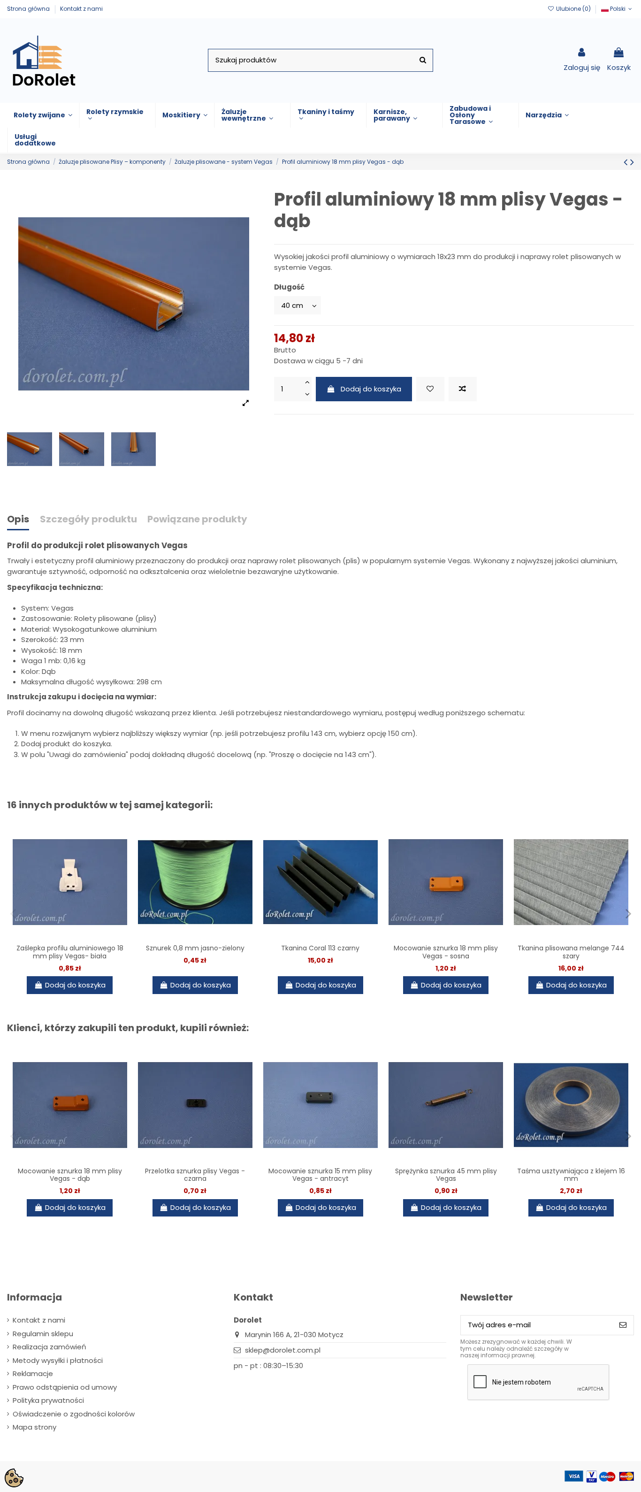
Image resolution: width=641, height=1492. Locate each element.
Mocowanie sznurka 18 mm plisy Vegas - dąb (70, 1175)
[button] (43, 115)
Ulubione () (573, 9)
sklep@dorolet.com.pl (282, 1350)
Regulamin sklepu (43, 1334)
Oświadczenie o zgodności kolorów (74, 1414)
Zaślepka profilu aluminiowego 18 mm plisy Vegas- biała (69, 952)
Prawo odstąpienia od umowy (65, 1387)
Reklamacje (33, 1373)
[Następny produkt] (632, 161)
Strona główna (29, 9)
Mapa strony (34, 1427)
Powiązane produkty (197, 520)
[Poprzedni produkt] (627, 161)
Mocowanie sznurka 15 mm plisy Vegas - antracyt (320, 1175)
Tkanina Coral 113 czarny (320, 948)
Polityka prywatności (48, 1400)
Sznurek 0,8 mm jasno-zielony (195, 948)
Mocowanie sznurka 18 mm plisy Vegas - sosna (446, 952)
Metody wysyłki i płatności (58, 1360)
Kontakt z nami (81, 9)
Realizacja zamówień (49, 1347)
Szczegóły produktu (88, 520)
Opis (18, 520)
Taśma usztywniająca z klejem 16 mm (571, 1175)
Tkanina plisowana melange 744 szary (571, 952)
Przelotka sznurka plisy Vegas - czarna (195, 1175)
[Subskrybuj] (622, 1325)
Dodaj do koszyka (371, 389)
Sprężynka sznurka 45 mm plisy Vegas (446, 1175)
